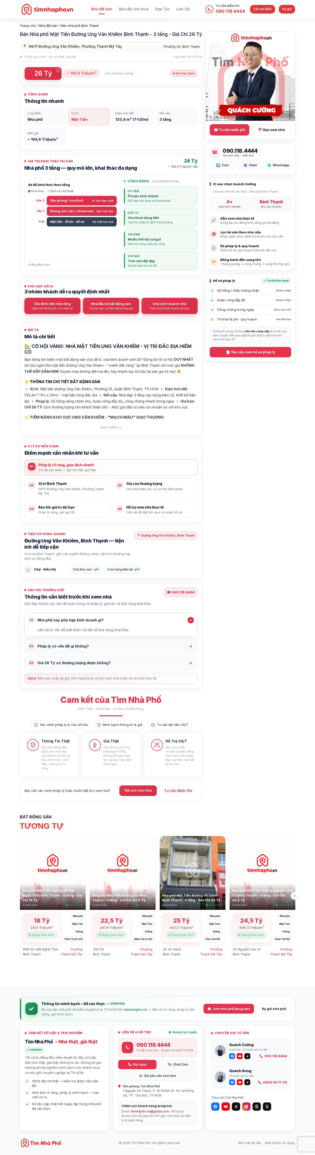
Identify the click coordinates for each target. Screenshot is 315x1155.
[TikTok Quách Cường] (247, 1056)
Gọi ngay (139, 1064)
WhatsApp (281, 165)
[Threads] (256, 1106)
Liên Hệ (182, 9)
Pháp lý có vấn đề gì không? (59, 646)
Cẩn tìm (262, 9)
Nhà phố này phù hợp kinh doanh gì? (67, 620)
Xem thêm (109, 427)
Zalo (225, 165)
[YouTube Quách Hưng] (240, 1082)
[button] (295, 896)
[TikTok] (236, 1106)
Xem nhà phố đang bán (231, 1009)
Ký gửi (287, 9)
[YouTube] (225, 1106)
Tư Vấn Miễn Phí (178, 791)
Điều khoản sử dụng (279, 1143)
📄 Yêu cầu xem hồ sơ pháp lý (250, 352)
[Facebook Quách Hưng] (232, 1082)
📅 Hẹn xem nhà (271, 130)
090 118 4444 (275, 1056)
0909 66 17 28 (275, 1082)
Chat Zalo (180, 1064)
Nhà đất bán (101, 9)
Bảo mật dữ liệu (249, 1143)
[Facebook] (215, 1106)
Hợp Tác (162, 9)
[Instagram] (246, 1106)
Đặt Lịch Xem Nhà (138, 790)
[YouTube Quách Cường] (240, 1056)
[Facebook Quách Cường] (232, 1056)
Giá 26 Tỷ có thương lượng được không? (70, 662)
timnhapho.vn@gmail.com (150, 1111)
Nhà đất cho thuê (134, 9)
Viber (253, 165)
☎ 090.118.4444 (180, 592)
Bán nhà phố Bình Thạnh (80, 26)
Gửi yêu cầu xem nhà (160, 1076)
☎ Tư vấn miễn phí (229, 130)
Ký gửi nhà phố (274, 1009)
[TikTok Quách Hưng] (247, 1082)
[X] (267, 1106)
